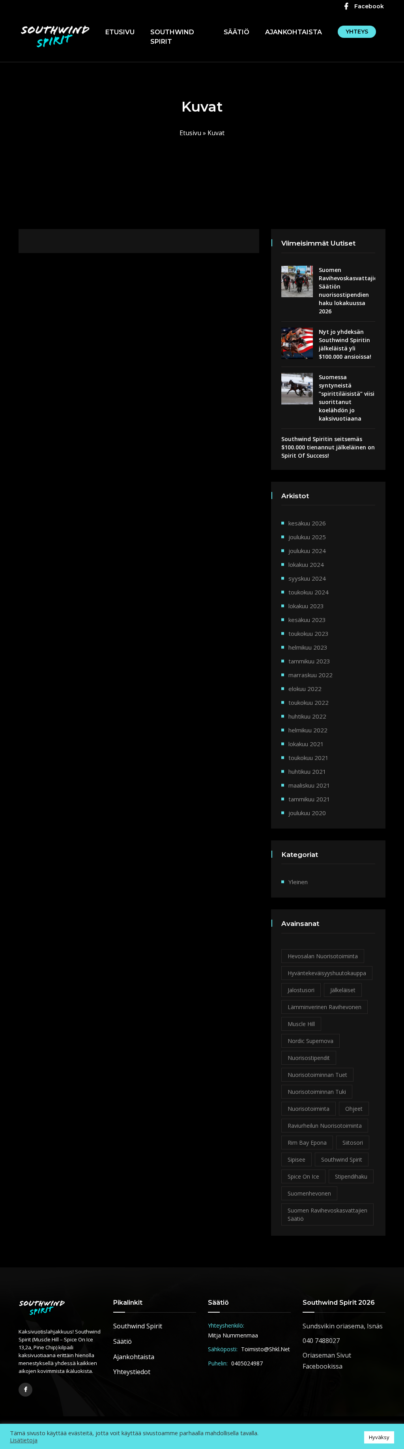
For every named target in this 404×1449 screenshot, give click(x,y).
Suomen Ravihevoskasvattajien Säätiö (327, 1214)
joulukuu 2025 (307, 537)
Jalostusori (301, 990)
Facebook (369, 6)
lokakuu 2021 (306, 744)
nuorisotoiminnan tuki (317, 1091)
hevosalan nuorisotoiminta (323, 956)
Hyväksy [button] (379, 1437)
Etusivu (120, 32)
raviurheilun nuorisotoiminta (325, 1125)
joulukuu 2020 (307, 813)
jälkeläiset (342, 990)
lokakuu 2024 (306, 564)
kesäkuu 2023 (307, 620)
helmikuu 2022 (307, 730)
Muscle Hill (301, 1024)
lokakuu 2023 (306, 606)
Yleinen (298, 882)
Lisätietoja (23, 1440)
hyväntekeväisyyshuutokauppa (327, 973)
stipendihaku (351, 1176)
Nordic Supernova (310, 1041)
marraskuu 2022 (310, 675)
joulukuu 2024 (307, 551)
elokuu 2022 (305, 689)
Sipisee (296, 1159)
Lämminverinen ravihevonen (324, 1007)
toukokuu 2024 (308, 592)
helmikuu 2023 (307, 647)
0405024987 (247, 1363)
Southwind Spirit (172, 36)
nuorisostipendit (309, 1058)
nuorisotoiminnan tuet (317, 1074)
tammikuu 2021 (309, 799)
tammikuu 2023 (309, 661)
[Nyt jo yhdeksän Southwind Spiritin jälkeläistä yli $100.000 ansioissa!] (297, 343)
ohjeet (354, 1108)
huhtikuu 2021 (307, 771)
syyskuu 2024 (307, 578)
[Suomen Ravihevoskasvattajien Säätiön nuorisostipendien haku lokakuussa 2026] (297, 281)
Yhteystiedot (131, 1371)
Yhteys (357, 31)
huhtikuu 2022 (307, 716)
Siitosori (352, 1142)
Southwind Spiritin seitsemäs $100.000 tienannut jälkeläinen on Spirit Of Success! (328, 447)
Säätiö (236, 32)
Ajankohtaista (293, 32)
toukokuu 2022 (308, 702)
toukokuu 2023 (308, 633)
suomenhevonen (309, 1193)
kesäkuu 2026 (307, 523)
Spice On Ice (303, 1176)
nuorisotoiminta (308, 1108)
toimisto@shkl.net (265, 1349)
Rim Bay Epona (307, 1142)
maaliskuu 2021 (309, 785)
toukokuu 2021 (308, 758)
